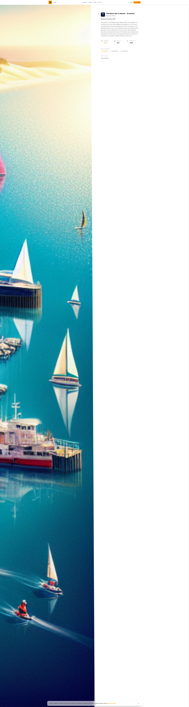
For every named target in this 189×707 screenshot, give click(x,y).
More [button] (99, 2)
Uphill (118, 40)
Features (85, 2)
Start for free (137, 2)
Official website (105, 58)
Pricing (90, 2)
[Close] (139, 703)
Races (95, 2)
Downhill (132, 40)
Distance (106, 40)
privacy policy (112, 703)
